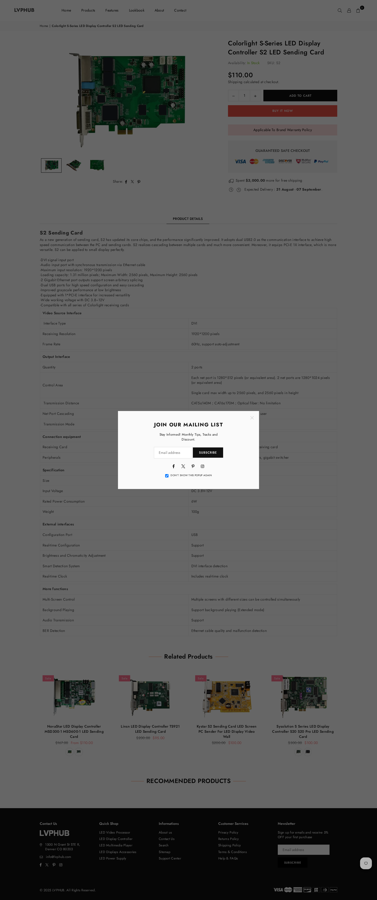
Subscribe (208, 452)
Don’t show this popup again (191, 475)
